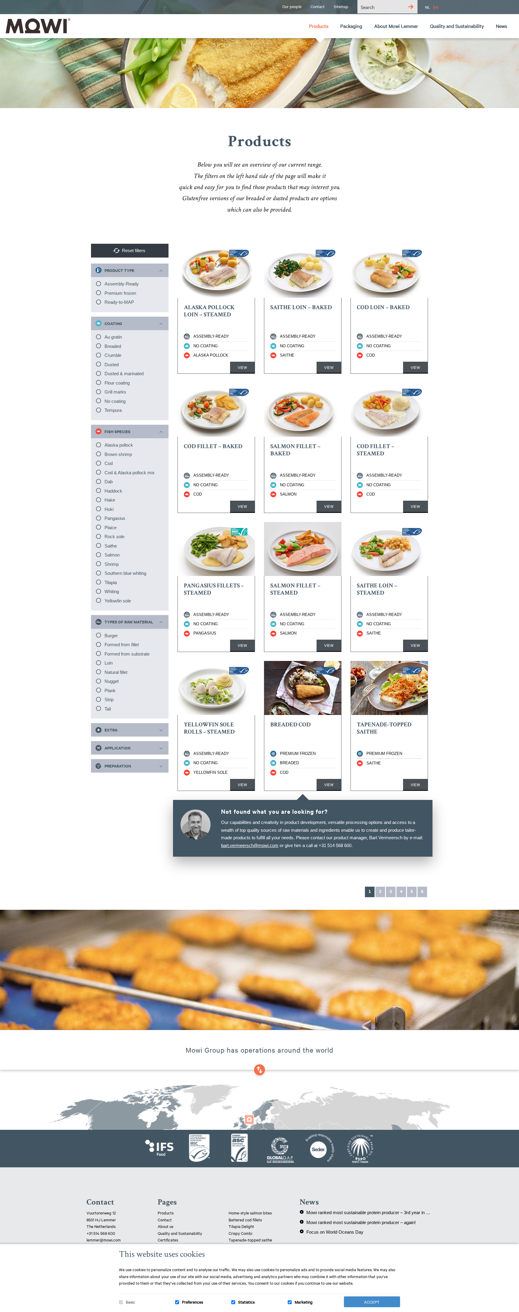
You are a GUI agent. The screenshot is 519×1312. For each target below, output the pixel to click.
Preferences (192, 1301)
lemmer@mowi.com (103, 1239)
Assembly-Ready (122, 283)
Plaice (111, 527)
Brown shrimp (118, 454)
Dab (109, 481)
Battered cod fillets (245, 1219)
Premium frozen (120, 293)
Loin (109, 662)
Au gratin (113, 336)
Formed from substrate (127, 653)
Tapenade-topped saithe (250, 1239)
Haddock (113, 490)
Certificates (168, 1239)
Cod (109, 463)
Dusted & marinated (124, 373)
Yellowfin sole (118, 600)
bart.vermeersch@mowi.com (249, 845)
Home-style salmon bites (250, 1212)
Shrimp (112, 564)
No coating (115, 401)
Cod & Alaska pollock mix (130, 472)
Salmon (112, 554)
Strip (109, 699)
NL (427, 7)
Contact (165, 1219)
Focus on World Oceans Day (331, 1232)
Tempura (113, 410)
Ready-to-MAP (119, 302)
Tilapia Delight (241, 1226)
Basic (130, 1301)
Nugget (112, 681)
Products (166, 1212)
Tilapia (111, 582)
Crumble (113, 355)
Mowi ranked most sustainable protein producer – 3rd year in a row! (365, 1212)
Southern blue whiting (125, 573)
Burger (111, 635)
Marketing (304, 1301)
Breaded (113, 346)
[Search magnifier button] (410, 7)
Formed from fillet (122, 644)
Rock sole (114, 536)
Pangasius (115, 518)
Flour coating (117, 382)
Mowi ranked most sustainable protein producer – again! (357, 1222)
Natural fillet (116, 672)
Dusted (112, 364)
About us (165, 1226)
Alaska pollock (119, 445)
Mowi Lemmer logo (37, 25)
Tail (108, 708)
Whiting (112, 591)
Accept (372, 1301)
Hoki (109, 509)
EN (435, 7)
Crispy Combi (240, 1233)
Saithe (111, 545)
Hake (110, 499)
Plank (110, 690)
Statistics (246, 1301)
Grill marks (115, 391)
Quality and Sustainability (180, 1233)
